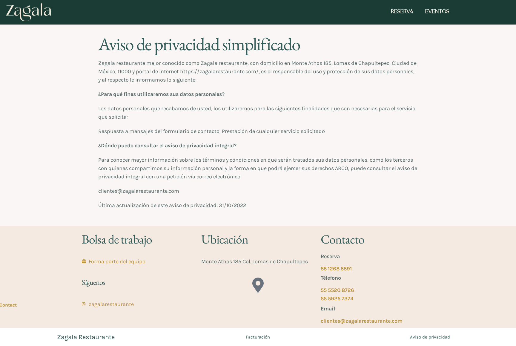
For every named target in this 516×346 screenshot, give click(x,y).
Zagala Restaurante (86, 337)
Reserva (402, 12)
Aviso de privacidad (430, 337)
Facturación (258, 337)
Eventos (437, 12)
